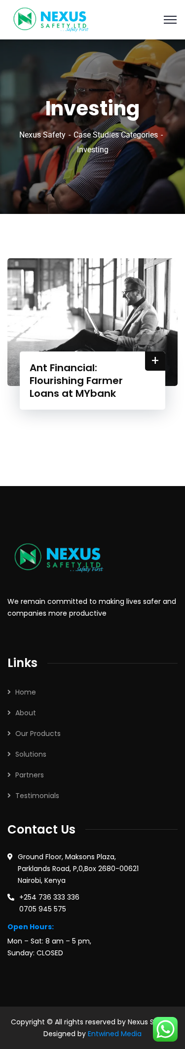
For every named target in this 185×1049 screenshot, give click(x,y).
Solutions (30, 754)
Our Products (38, 733)
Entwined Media (115, 1034)
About (25, 713)
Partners (29, 775)
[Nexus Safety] (54, 19)
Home (25, 692)
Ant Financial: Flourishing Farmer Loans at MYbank (76, 380)
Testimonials (37, 796)
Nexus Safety (42, 135)
